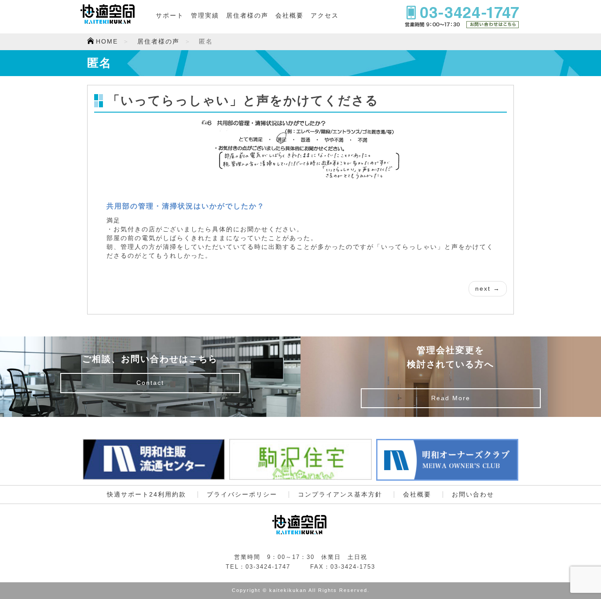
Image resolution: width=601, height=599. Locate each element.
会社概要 (289, 15)
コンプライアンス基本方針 (340, 494)
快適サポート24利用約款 (146, 494)
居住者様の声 (247, 15)
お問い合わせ (473, 494)
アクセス (325, 15)
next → (487, 288)
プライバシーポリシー (242, 494)
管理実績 (205, 15)
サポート (170, 15)
